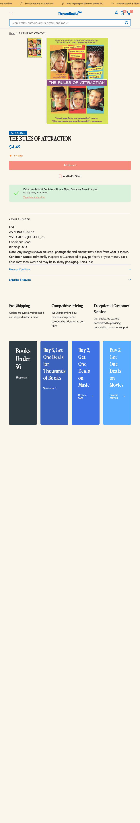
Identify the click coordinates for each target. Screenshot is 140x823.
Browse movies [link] (114, 396)
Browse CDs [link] (82, 396)
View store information (34, 197)
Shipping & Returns (20, 279)
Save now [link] (48, 388)
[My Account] (116, 13)
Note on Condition (19, 269)
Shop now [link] (21, 377)
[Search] (127, 23)
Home (12, 33)
